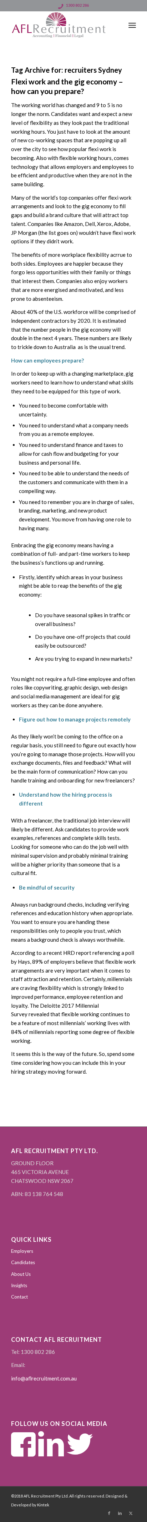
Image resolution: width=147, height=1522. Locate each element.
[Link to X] (130, 1513)
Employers (22, 1251)
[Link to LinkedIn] (120, 1513)
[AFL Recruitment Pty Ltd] (61, 25)
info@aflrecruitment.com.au (44, 1378)
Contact (19, 1297)
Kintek (43, 1504)
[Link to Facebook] (109, 1513)
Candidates (23, 1262)
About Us (21, 1274)
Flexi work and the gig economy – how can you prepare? (67, 86)
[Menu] (132, 25)
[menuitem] (132, 25)
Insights (19, 1285)
